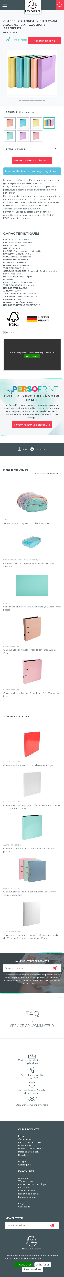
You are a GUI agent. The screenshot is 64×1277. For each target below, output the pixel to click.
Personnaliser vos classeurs (32, 160)
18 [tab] (53, 96)
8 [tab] (26, 96)
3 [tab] (13, 96)
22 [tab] (25, 100)
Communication (26, 1190)
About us (23, 1178)
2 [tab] (11, 96)
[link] (5, 5)
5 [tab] (19, 96)
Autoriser (32, 356)
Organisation (25, 1139)
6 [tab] (21, 96)
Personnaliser (32, 1269)
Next (59, 79)
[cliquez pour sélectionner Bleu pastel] (23, 123)
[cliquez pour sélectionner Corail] (10, 123)
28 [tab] (41, 100)
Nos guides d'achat (28, 1193)
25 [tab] (33, 100)
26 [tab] (36, 100)
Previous (5, 79)
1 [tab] (8, 96)
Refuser (43, 1264)
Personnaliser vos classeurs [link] (32, 424)
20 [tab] (20, 100)
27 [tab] (38, 100)
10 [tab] (32, 96)
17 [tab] (50, 96)
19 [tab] (55, 96)
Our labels (23, 1187)
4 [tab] (16, 96)
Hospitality (23, 1155)
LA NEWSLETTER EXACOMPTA (32, 961)
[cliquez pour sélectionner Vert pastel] (10, 136)
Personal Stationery (28, 1151)
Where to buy (25, 1181)
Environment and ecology (32, 1184)
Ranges (22, 1161)
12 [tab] (37, 96)
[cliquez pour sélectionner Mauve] (23, 136)
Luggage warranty (28, 1197)
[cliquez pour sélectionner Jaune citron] (36, 123)
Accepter (24, 1264)
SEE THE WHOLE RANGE (48, 473)
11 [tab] (34, 96)
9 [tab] (29, 96)
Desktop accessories (29, 1142)
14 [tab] (42, 96)
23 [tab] (28, 100)
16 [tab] (47, 96)
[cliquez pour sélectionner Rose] (36, 136)
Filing (21, 1136)
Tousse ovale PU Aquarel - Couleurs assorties (26, 523)
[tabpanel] (32, 72)
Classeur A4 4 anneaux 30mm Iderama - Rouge (28, 765)
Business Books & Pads (30, 1148)
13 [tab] (40, 96)
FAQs (21, 1203)
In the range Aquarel (16, 469)
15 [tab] (45, 96)
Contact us (24, 1206)
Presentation (25, 1145)
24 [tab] (30, 100)
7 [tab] (24, 96)
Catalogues (24, 1164)
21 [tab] (22, 100)
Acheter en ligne (44, 40)
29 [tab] (44, 100)
